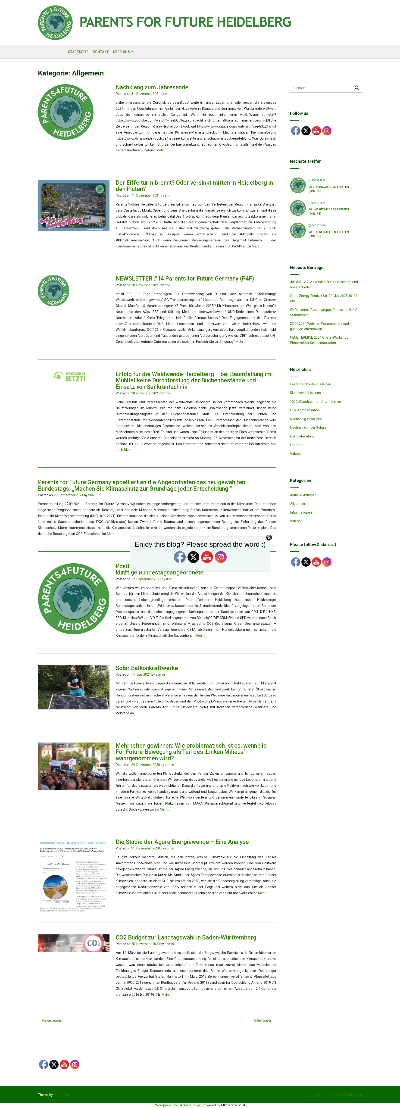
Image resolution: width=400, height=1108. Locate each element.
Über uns (121, 52)
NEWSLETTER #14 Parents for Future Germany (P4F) (185, 278)
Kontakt (101, 52)
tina (167, 94)
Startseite (78, 52)
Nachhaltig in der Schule (308, 427)
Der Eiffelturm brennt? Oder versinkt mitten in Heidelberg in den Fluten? (194, 186)
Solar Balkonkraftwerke (147, 668)
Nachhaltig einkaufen (306, 419)
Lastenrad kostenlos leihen (310, 384)
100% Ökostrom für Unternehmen (315, 402)
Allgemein (297, 504)
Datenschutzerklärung (345, 1095)
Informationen (301, 512)
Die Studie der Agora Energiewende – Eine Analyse (182, 842)
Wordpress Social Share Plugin (179, 1105)
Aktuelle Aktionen (303, 495)
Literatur (296, 445)
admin (160, 674)
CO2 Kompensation (305, 410)
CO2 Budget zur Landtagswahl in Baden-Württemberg (186, 937)
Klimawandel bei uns (305, 393)
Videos (295, 454)
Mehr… (161, 150)
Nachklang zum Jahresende (152, 87)
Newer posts (50, 1020)
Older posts (265, 1020)
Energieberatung (302, 436)
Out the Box (62, 1095)
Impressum (317, 1095)
